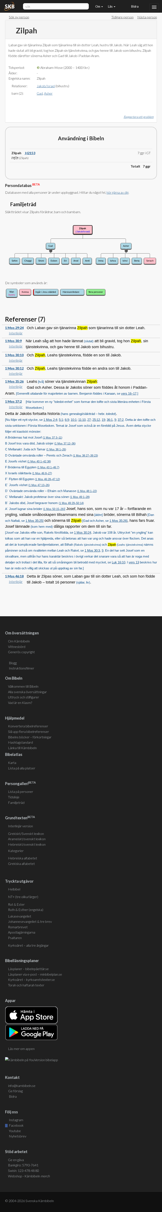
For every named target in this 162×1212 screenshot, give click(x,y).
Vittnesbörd (16, 647)
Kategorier (16, 851)
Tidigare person (122, 17)
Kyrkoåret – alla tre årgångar (28, 945)
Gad (40, 93)
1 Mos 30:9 (13, 341)
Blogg (13, 663)
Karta (12, 763)
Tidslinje (13, 797)
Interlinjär (16, 333)
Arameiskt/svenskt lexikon (27, 839)
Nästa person (147, 17)
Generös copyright (21, 652)
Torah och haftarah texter (26, 985)
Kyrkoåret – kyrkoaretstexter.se (31, 980)
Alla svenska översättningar (27, 692)
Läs (110, 6)
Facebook (16, 1125)
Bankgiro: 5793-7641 (23, 1165)
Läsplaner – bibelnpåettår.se (28, 969)
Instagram (15, 1120)
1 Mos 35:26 (14, 381)
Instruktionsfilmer (21, 668)
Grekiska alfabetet (21, 864)
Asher (48, 93)
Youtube (14, 1131)
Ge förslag (15, 1091)
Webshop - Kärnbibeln (29, 1176)
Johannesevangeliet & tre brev (30, 921)
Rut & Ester (16, 904)
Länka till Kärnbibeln (22, 748)
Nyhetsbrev (17, 1136)
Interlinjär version (20, 826)
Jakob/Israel (46, 86)
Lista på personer (20, 791)
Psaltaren (15, 938)
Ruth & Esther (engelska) (25, 910)
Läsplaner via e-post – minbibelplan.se (35, 974)
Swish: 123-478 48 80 (23, 1170)
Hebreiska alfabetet (22, 858)
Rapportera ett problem (139, 117)
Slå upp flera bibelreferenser (28, 731)
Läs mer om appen (21, 1049)
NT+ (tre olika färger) (23, 897)
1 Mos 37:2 (13, 401)
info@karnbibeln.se (21, 1086)
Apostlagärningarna (21, 932)
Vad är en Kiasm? (20, 703)
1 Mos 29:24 (14, 328)
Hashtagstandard (20, 742)
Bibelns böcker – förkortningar (29, 737)
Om (98, 6)
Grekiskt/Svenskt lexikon (26, 834)
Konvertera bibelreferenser (28, 726)
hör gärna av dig (117, 192)
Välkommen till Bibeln (23, 686)
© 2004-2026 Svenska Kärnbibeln (29, 1201)
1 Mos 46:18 (14, 576)
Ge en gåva (16, 1160)
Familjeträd (16, 802)
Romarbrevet (18, 927)
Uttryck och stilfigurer (23, 697)
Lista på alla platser (21, 768)
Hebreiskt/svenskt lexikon (27, 844)
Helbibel (14, 889)
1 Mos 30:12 (14, 368)
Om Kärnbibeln (19, 641)
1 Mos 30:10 (14, 355)
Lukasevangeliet (19, 916)
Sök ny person (19, 17)
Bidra (134, 6)
